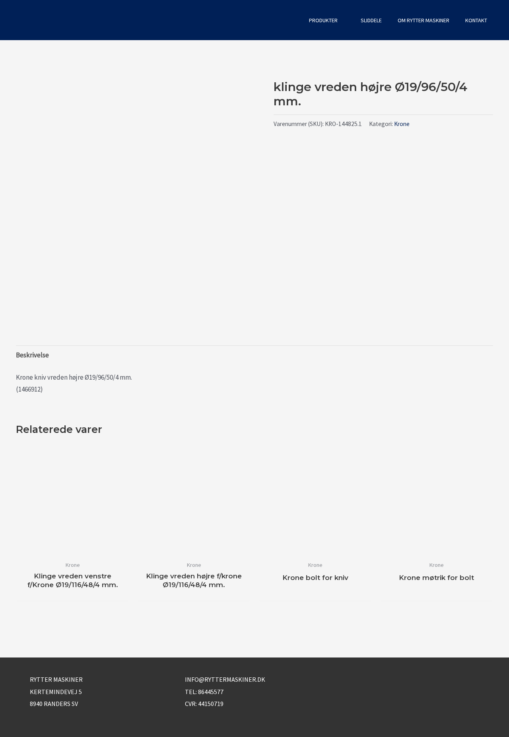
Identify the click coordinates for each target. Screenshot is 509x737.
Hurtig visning (72, 548)
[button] (290, 20)
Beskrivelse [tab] (32, 355)
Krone (402, 124)
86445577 (210, 692)
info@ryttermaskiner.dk (225, 679)
